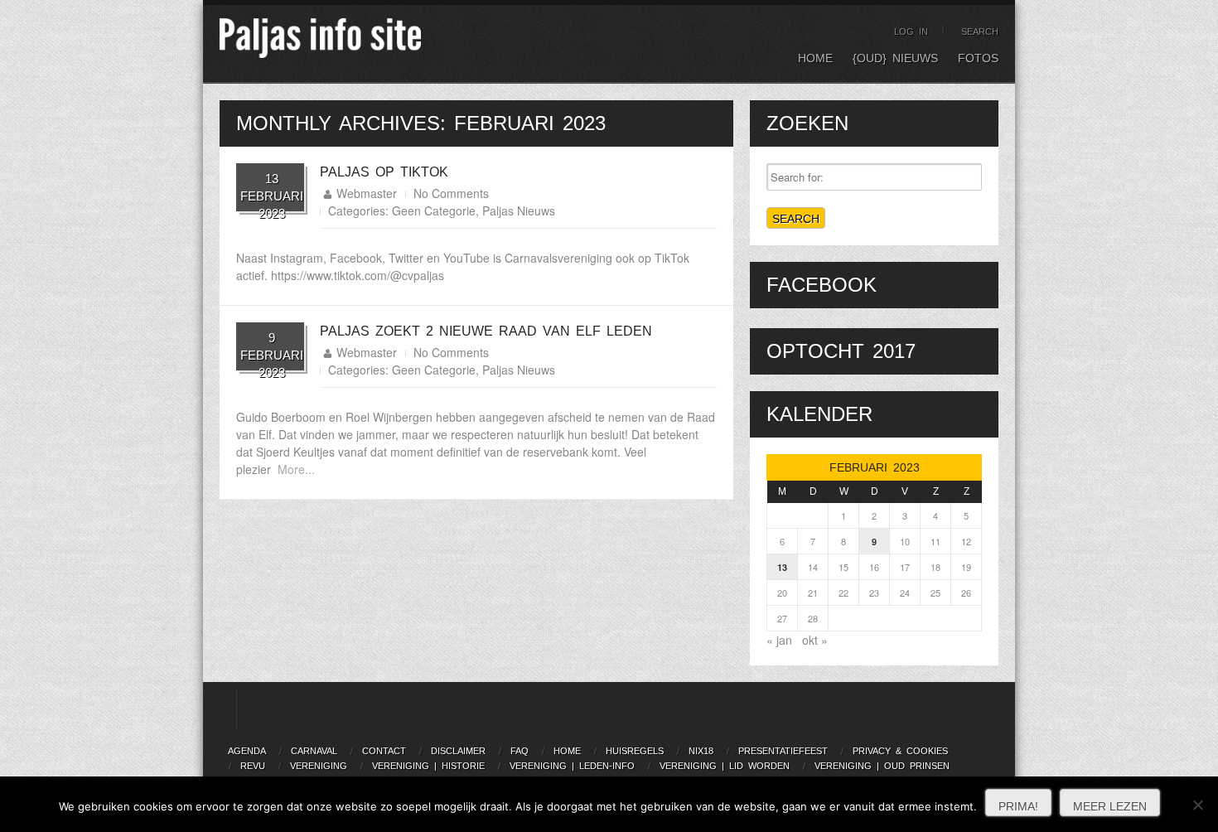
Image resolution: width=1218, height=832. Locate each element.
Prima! (1018, 806)
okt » (815, 639)
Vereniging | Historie (428, 766)
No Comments (451, 193)
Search (979, 31)
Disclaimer (458, 751)
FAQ (519, 751)
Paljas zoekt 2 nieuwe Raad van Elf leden (486, 331)
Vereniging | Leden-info (572, 766)
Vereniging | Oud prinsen (882, 766)
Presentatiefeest (783, 751)
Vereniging (318, 766)
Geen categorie (434, 210)
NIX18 (701, 751)
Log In (911, 31)
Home (815, 58)
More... (296, 469)
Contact (384, 751)
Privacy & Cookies (900, 751)
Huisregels (635, 751)
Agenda (247, 751)
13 (782, 567)
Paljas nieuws (518, 210)
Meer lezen (1110, 806)
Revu (252, 766)
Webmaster (366, 193)
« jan (779, 639)
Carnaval (314, 751)
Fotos (978, 58)
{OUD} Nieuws (895, 58)
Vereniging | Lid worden (725, 766)
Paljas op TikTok (384, 172)
